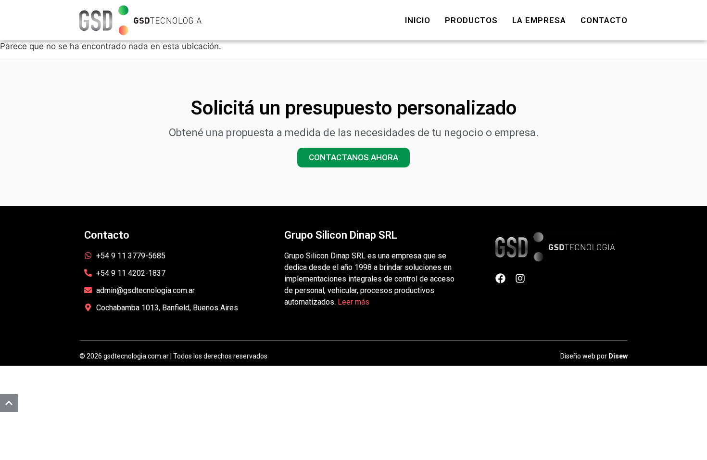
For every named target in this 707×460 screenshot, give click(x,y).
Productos (471, 20)
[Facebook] (500, 278)
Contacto (604, 20)
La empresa (539, 20)
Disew (618, 356)
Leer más (353, 302)
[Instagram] (520, 278)
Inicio (417, 20)
